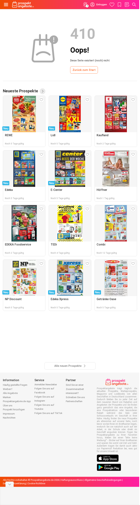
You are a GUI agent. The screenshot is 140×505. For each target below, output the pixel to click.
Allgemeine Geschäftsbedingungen (103, 480)
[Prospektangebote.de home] (23, 4)
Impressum (9, 413)
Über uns (7, 405)
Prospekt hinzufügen (14, 409)
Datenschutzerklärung (14, 483)
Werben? (7, 389)
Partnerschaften (74, 401)
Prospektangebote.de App (17, 401)
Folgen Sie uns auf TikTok (48, 413)
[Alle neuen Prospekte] (42, 91)
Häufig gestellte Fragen (15, 385)
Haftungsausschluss (72, 480)
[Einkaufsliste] (127, 4)
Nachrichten (9, 417)
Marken (7, 397)
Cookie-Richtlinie (36, 483)
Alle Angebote (10, 393)
